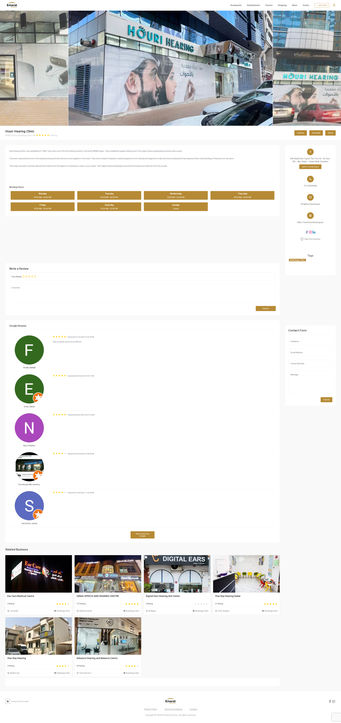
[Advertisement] (142, 239)
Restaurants (236, 5)
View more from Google (142, 535)
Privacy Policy (150, 709)
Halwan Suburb (85, 611)
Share (330, 133)
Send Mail (316, 133)
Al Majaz (152, 611)
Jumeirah (14, 611)
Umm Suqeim (223, 611)
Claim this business (312, 239)
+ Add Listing (322, 5)
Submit (266, 308)
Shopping (282, 5)
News (294, 5)
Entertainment (253, 5)
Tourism (269, 5)
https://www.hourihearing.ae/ (310, 222)
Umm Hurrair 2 (85, 673)
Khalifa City (14, 673)
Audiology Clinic (63, 611)
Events (306, 5)
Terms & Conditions (173, 709)
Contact (193, 709)
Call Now (300, 133)
